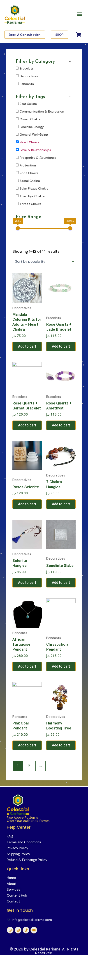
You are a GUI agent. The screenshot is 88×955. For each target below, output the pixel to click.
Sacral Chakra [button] (30, 181)
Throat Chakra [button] (30, 204)
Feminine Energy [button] (32, 127)
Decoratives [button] (29, 76)
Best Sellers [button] (28, 104)
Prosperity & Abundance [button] (38, 158)
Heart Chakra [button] (29, 142)
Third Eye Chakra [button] (32, 196)
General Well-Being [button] (34, 134)
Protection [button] (28, 165)
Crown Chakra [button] (30, 119)
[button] (79, 14)
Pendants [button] (27, 84)
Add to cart (27, 346)
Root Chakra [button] (29, 173)
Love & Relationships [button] (35, 150)
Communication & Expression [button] (42, 111)
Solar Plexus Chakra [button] (34, 188)
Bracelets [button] (27, 68)
